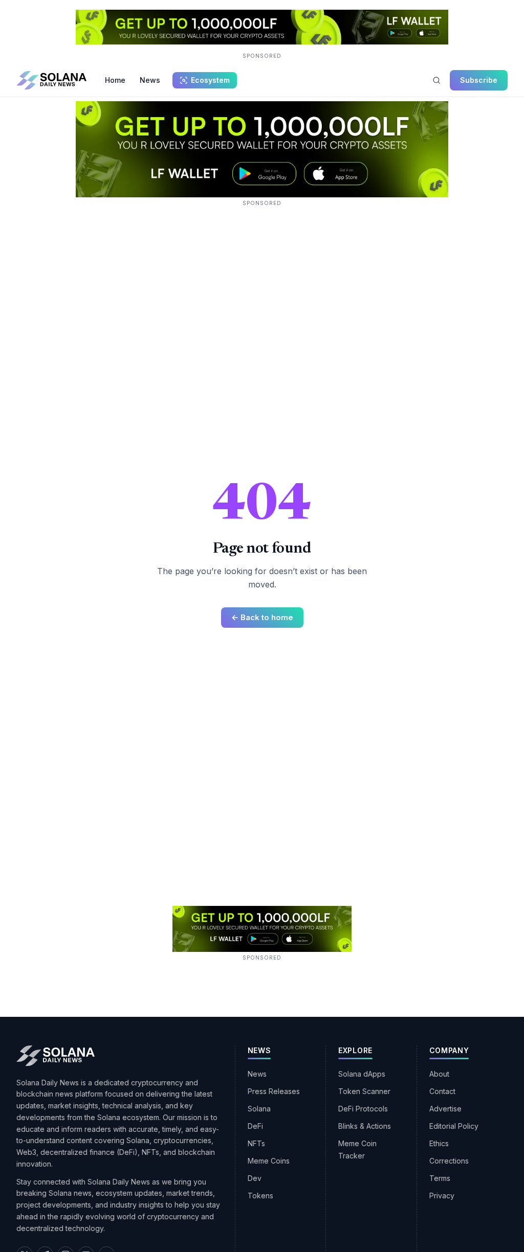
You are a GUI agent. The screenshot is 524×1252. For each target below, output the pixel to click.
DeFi (255, 1126)
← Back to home (262, 617)
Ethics (439, 1143)
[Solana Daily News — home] (51, 80)
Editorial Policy (453, 1126)
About (439, 1073)
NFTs (256, 1143)
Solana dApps (361, 1073)
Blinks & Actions (364, 1126)
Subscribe (478, 80)
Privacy (441, 1195)
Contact (442, 1091)
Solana (259, 1108)
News (150, 80)
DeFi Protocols (363, 1108)
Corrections (449, 1160)
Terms (439, 1178)
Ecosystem (210, 80)
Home (115, 80)
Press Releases (274, 1091)
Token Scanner (364, 1091)
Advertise (445, 1108)
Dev (254, 1178)
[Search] (436, 80)
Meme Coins (269, 1160)
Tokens (260, 1195)
